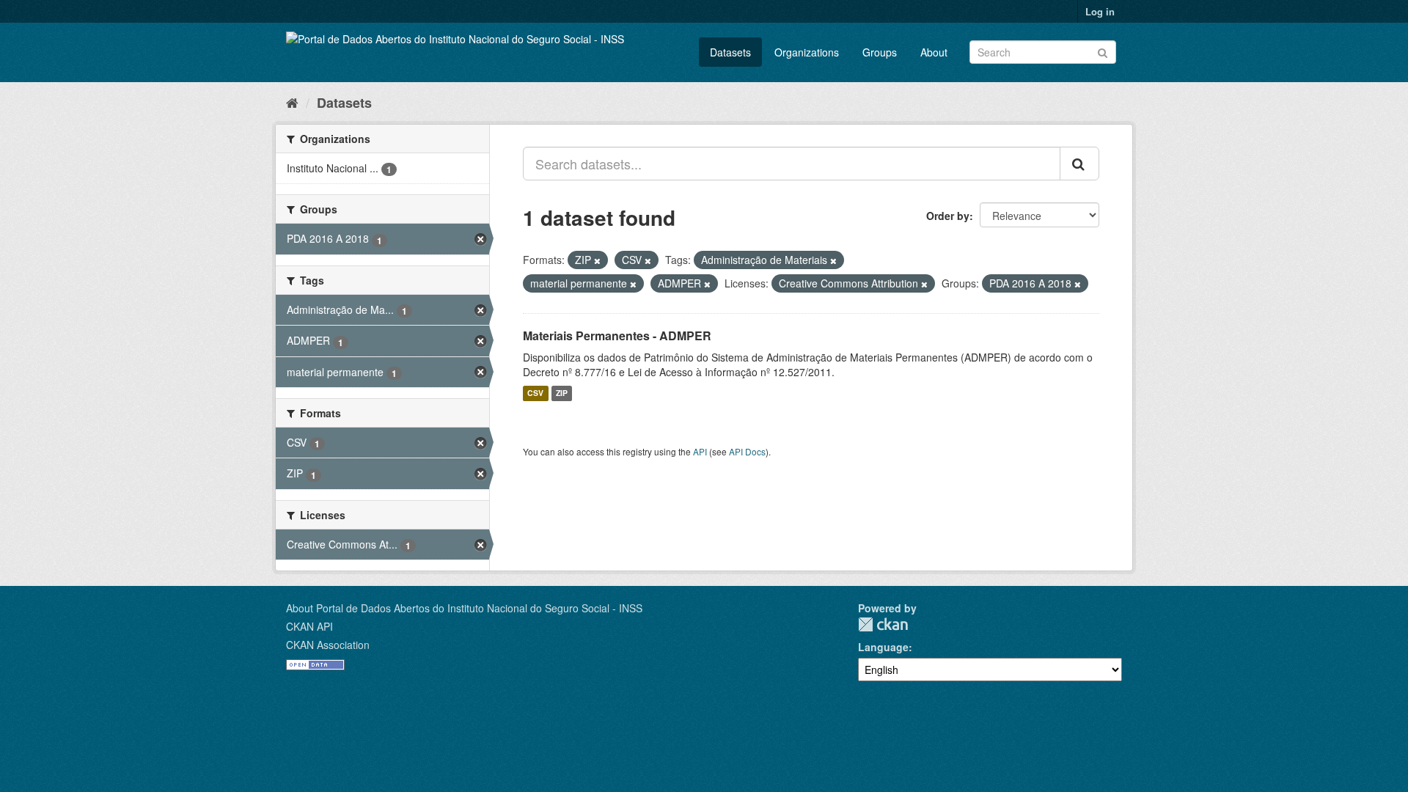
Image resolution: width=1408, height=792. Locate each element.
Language (883, 646)
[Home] (292, 101)
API (700, 451)
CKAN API (309, 626)
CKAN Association (328, 644)
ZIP (562, 393)
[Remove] (597, 260)
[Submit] (1102, 51)
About (933, 52)
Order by (947, 215)
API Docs (747, 451)
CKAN (883, 624)
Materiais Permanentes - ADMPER (617, 335)
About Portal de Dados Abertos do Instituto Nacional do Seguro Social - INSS (464, 608)
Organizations (806, 52)
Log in (1100, 11)
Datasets (730, 52)
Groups (879, 52)
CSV (535, 393)
